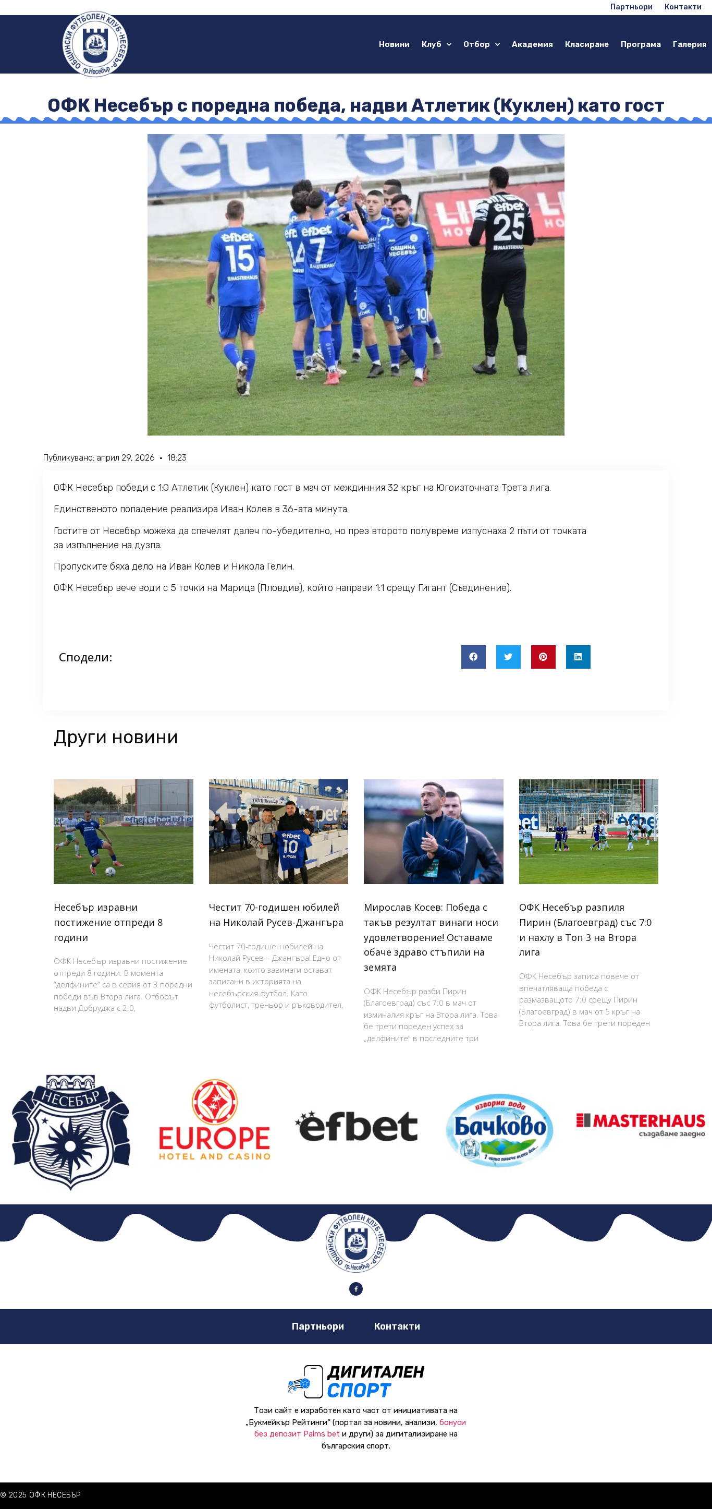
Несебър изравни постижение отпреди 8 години (108, 922)
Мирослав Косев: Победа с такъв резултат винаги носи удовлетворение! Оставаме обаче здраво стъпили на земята (431, 937)
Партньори (318, 1326)
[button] (473, 657)
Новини (394, 44)
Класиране (587, 44)
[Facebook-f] (356, 1289)
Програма (641, 44)
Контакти (397, 1326)
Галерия (690, 44)
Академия (532, 44)
